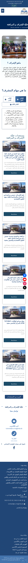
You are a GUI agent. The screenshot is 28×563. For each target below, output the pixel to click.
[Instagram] (25, 283)
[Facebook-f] (14, 447)
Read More (14, 173)
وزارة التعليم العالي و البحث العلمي (17, 469)
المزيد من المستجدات (14, 397)
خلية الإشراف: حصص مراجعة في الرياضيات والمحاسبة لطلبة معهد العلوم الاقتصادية (14, 197)
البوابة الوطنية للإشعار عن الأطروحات (16, 471)
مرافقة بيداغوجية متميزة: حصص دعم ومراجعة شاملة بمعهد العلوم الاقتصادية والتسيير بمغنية (14, 238)
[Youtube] (25, 279)
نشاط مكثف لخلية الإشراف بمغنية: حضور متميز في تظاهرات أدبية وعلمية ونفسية (14, 280)
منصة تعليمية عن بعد (21, 552)
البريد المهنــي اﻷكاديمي (20, 541)
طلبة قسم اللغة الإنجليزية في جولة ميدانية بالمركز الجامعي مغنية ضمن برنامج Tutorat (15, 367)
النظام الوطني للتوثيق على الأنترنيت (17, 474)
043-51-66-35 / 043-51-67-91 (14, 500)
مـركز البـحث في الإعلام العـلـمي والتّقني (15, 477)
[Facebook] (25, 275)
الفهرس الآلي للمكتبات (20, 544)
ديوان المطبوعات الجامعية (19, 487)
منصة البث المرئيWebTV (19, 550)
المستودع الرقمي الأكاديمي (19, 547)
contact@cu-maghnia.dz (14, 3)
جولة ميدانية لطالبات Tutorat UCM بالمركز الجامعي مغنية (14, 322)
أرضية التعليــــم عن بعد (20, 538)
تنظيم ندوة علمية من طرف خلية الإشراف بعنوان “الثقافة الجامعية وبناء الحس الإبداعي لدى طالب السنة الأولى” (14, 157)
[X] (25, 287)
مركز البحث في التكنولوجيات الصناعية (16, 480)
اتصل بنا (14, 5)
